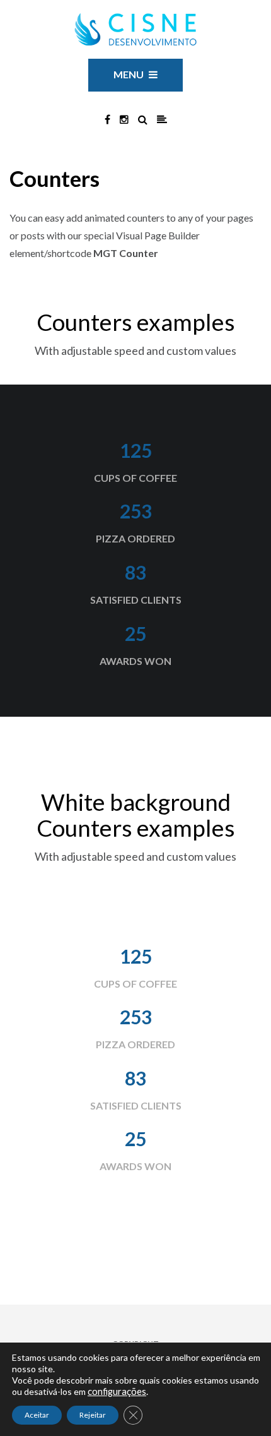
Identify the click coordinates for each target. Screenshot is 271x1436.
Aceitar (37, 1415)
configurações (117, 1391)
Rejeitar (92, 1415)
